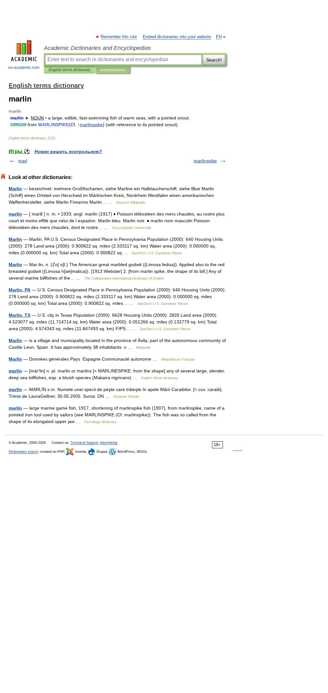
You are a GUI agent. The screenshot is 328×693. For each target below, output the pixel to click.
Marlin (15, 188)
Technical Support (84, 442)
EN (219, 37)
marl (22, 160)
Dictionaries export (23, 451)
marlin (15, 213)
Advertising (108, 442)
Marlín (15, 340)
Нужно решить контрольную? (68, 151)
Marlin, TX (19, 315)
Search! (214, 59)
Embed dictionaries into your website (177, 37)
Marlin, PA (19, 289)
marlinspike (205, 160)
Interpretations (112, 70)
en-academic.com (23, 67)
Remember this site (119, 37)
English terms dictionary (69, 70)
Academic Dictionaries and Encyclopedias (97, 48)
